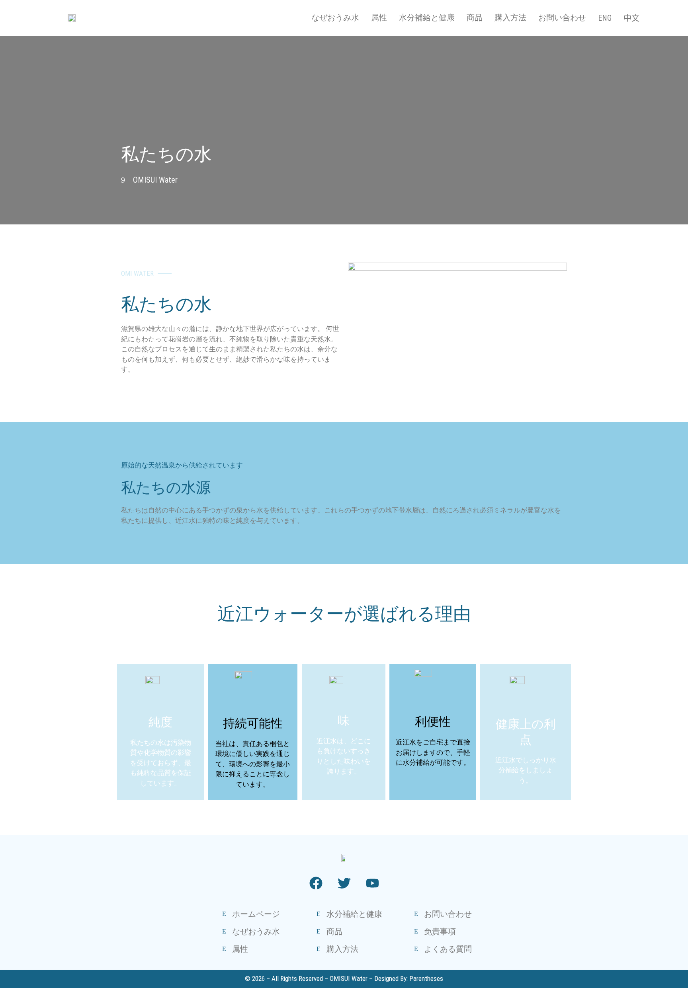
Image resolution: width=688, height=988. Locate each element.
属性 (379, 17)
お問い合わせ (562, 17)
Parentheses (426, 978)
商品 (475, 17)
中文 (631, 18)
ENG (605, 18)
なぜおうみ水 (335, 17)
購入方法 (510, 17)
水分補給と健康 (427, 17)
